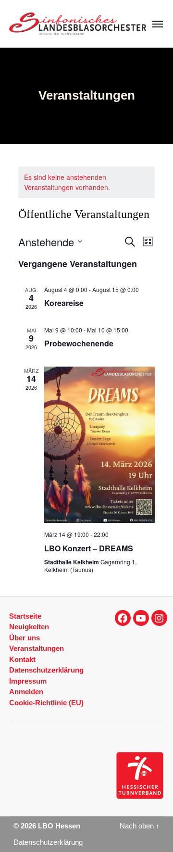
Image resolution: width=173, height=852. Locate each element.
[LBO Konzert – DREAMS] (99, 445)
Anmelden (26, 691)
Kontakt (22, 659)
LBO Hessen (59, 826)
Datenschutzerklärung (46, 670)
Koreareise (64, 302)
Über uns (24, 638)
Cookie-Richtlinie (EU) (46, 703)
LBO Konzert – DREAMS (88, 548)
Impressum (28, 681)
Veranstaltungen (36, 648)
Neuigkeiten (29, 627)
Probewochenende (78, 343)
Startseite (25, 616)
